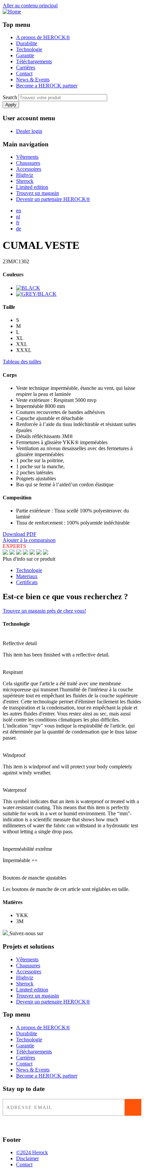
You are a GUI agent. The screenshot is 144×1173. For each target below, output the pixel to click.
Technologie (29, 49)
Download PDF (20, 534)
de (18, 228)
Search (10, 97)
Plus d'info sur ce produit (29, 559)
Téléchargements (34, 61)
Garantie (25, 55)
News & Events (33, 79)
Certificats (27, 582)
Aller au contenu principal (30, 5)
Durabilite (26, 43)
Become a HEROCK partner (46, 85)
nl (18, 216)
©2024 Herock (32, 1152)
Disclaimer (27, 1158)
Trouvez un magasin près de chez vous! (44, 611)
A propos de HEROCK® (43, 37)
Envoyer (133, 1107)
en (18, 210)
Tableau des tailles (22, 361)
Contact (24, 73)
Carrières (25, 67)
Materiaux (27, 576)
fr (17, 222)
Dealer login (29, 131)
